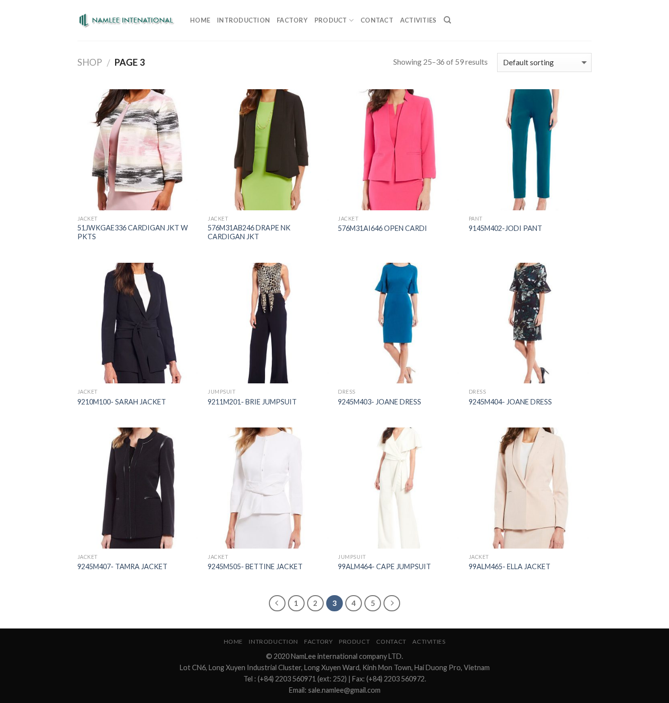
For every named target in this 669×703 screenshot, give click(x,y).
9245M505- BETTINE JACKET (255, 566)
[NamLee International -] (126, 20)
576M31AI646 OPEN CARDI (382, 228)
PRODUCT (330, 20)
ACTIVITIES (418, 20)
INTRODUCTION (243, 20)
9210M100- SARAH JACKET (121, 402)
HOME (200, 20)
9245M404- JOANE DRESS (510, 402)
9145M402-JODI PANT (505, 228)
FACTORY (292, 20)
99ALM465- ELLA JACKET (509, 566)
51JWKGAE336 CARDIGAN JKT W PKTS (132, 232)
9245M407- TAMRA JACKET (122, 566)
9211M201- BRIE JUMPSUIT (252, 402)
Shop (89, 62)
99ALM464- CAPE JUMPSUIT (384, 566)
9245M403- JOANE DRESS (379, 402)
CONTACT (376, 20)
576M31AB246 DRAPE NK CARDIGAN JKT (249, 232)
